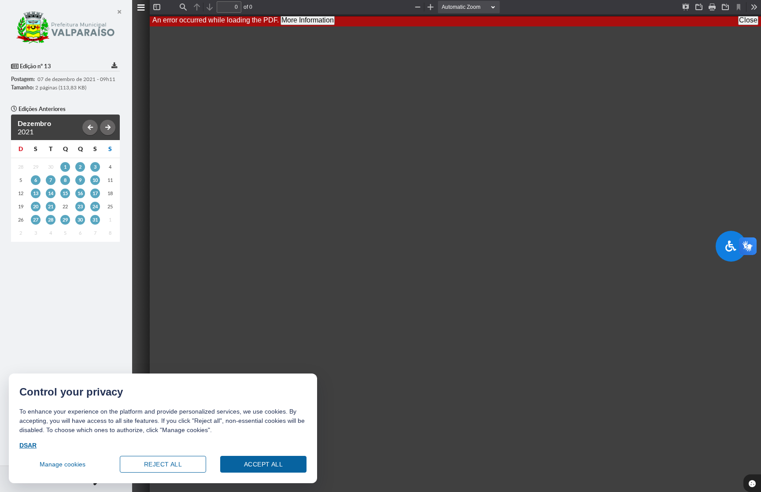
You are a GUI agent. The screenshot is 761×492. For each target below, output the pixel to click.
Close (748, 20)
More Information (307, 20)
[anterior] (90, 127)
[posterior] (107, 127)
